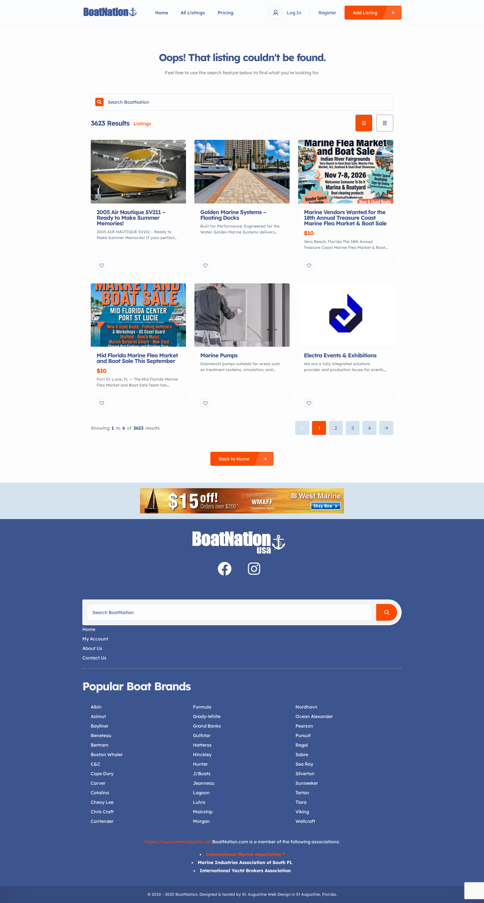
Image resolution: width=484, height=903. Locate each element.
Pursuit (303, 735)
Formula (202, 707)
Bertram (99, 745)
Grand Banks (207, 726)
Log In (294, 12)
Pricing (226, 12)
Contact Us (94, 658)
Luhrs (199, 802)
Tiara (300, 802)
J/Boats (202, 773)
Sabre (301, 754)
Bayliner (99, 726)
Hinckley (202, 754)
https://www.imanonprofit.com (178, 841)
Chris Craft (102, 811)
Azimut (98, 716)
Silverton (305, 773)
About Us (92, 648)
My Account (95, 639)
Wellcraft (305, 821)
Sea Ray (304, 764)
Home (161, 12)
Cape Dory (102, 773)
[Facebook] (225, 569)
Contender (102, 821)
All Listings (193, 12)
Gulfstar (201, 735)
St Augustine (308, 894)
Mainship (203, 811)
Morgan (201, 821)
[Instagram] (254, 569)
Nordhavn (306, 707)
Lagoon (201, 792)
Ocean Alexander (314, 716)
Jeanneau (204, 783)
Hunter (200, 764)
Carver (98, 783)
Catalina (100, 792)
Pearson (304, 726)
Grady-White (206, 716)
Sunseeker (306, 783)
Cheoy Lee (102, 802)
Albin (96, 707)
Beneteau (101, 735)
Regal (301, 745)
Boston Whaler (107, 754)
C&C (95, 764)
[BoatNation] (110, 12)
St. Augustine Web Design (266, 894)
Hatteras (202, 745)
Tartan (302, 792)
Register (327, 12)
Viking (302, 811)
